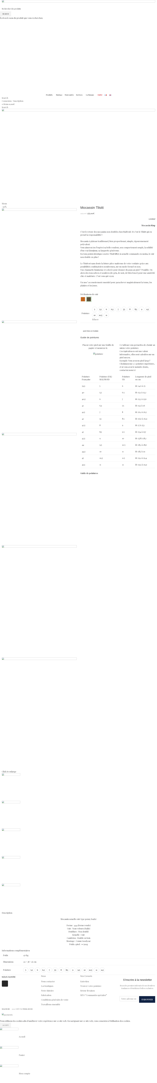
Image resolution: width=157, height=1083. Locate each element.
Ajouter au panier (90, 331)
